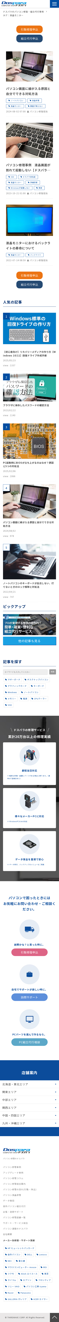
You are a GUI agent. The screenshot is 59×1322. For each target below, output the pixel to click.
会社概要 (7, 1234)
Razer (11, 1292)
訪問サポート (47, 4)
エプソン (27, 1280)
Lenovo (43, 1254)
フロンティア (44, 1280)
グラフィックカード (17, 685)
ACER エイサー (40, 1299)
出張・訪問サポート (13, 1211)
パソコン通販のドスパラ (15, 1228)
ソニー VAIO (14, 1286)
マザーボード (14, 679)
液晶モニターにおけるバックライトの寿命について (28, 245)
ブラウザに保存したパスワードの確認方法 (26, 405)
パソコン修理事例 (12, 1167)
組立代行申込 (29, 38)
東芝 (46, 1273)
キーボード (39, 685)
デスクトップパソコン (37, 679)
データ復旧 (8, 1200)
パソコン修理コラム (13, 1178)
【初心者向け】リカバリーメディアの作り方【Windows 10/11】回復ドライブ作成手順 (29, 353)
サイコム (12, 1280)
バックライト (35, 255)
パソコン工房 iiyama (36, 1286)
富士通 (22, 1260)
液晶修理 (35, 100)
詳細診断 (34, 182)
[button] (54, 4)
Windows (12, 692)
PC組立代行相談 (29, 1042)
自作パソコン (14, 1254)
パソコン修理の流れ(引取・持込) (19, 1189)
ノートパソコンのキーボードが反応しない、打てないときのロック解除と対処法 (28, 584)
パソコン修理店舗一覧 (14, 1217)
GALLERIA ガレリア (17, 1299)
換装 (40, 188)
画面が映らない (36, 106)
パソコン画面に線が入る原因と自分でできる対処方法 (28, 91)
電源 (25, 698)
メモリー (12, 698)
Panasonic (26, 1292)
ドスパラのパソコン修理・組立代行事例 (23, 11)
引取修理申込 (40, 4)
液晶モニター (16, 106)
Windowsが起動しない (20, 188)
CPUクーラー (40, 698)
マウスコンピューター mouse (22, 1267)
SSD (12, 177)
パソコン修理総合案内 (14, 1183)
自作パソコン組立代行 (14, 1206)
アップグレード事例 (13, 1172)
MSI (45, 1267)
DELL (29, 1254)
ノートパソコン (17, 100)
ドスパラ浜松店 (29, 177)
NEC (10, 1260)
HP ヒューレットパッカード (21, 1248)
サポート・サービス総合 (15, 1222)
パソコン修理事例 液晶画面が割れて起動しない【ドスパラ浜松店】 (28, 168)
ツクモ (11, 1273)
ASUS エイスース (29, 1273)
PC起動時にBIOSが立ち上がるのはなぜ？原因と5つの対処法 (28, 464)
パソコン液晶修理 (12, 1194)
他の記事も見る (29, 641)
